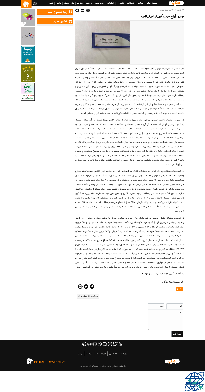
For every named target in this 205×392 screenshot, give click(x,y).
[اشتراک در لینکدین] (80, 286)
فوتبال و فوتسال (149, 274)
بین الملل (99, 3)
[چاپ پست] (77, 10)
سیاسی (140, 3)
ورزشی (89, 3)
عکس (58, 3)
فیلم (51, 3)
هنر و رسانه (69, 3)
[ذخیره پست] (88, 10)
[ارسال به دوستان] (82, 10)
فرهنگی (130, 3)
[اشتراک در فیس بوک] (92, 286)
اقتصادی (120, 3)
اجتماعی (110, 3)
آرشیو (80, 353)
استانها (80, 3)
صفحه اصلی (152, 3)
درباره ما (124, 353)
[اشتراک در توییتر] (86, 286)
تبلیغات (89, 353)
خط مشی (113, 353)
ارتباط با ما (101, 353)
